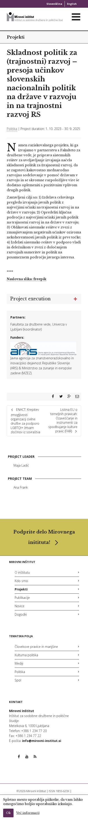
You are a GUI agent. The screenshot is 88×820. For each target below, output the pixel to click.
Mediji (19, 663)
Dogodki (21, 614)
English (72, 3)
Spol (18, 680)
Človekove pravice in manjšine (36, 646)
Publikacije (22, 597)
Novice (19, 606)
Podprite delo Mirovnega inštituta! (44, 537)
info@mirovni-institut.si (41, 741)
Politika (12, 129)
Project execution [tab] (30, 298)
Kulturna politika (26, 655)
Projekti (16, 37)
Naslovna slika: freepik (26, 279)
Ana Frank (21, 487)
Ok (8, 813)
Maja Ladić (21, 465)
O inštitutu (22, 572)
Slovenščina (54, 3)
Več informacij (27, 813)
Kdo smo (21, 581)
